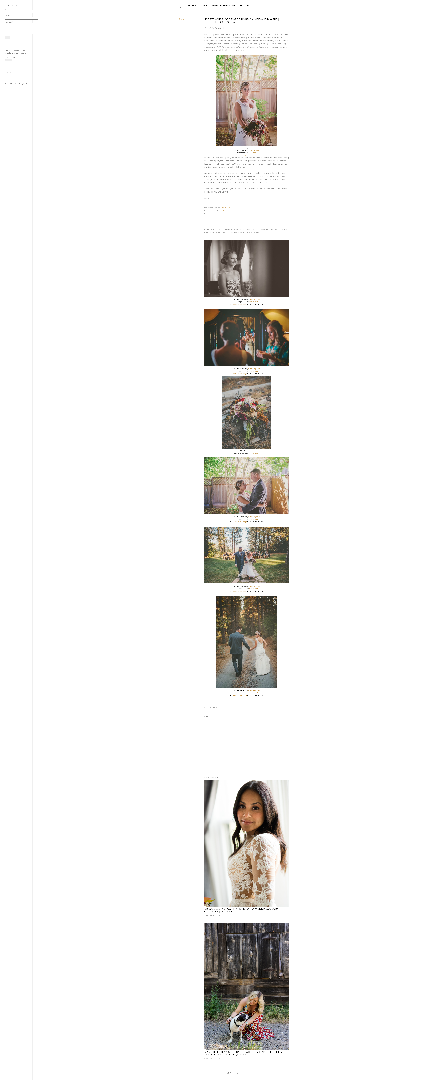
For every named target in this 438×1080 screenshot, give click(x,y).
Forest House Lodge (240, 155)
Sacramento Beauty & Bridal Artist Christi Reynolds (219, 5)
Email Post (213, 708)
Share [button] (181, 19)
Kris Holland (253, 153)
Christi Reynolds (253, 148)
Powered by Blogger (237, 1073)
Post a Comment (215, 915)
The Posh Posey (254, 150)
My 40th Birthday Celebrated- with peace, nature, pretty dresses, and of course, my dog (243, 1053)
